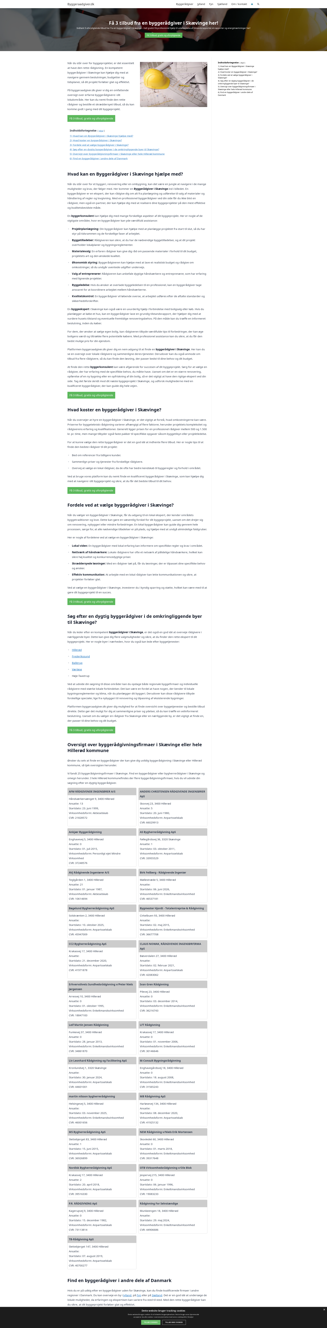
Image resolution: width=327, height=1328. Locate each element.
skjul (101, 130)
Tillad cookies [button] (150, 1322)
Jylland (201, 4)
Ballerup (77, 663)
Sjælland (222, 4)
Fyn (211, 4)
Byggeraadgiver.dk (80, 4)
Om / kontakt (239, 4)
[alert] (163, 1317)
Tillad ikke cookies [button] (174, 1322)
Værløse (77, 669)
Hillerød (77, 650)
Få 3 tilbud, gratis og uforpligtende (163, 35)
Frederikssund (81, 656)
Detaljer (191, 1317)
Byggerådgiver (184, 4)
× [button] (324, 1310)
